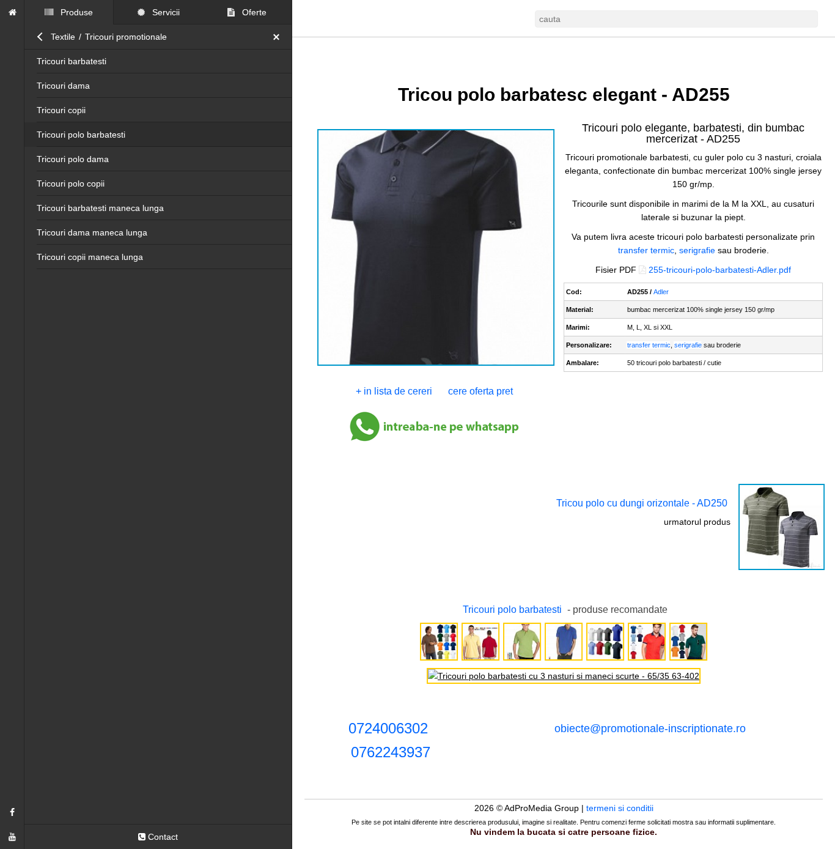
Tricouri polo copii (71, 183)
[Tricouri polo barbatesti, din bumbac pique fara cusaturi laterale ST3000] (439, 659)
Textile (63, 37)
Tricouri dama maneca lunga (92, 232)
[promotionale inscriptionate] (12, 12)
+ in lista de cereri (394, 391)
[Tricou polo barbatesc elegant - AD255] (436, 364)
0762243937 (390, 752)
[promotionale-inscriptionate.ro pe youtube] (12, 837)
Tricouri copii (61, 110)
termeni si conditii (619, 808)
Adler (661, 291)
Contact (161, 837)
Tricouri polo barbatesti (81, 134)
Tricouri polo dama (73, 159)
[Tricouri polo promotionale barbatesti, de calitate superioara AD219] (605, 659)
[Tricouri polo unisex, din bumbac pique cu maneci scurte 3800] (480, 659)
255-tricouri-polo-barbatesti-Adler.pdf (720, 270)
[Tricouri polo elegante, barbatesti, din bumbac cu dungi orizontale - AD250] (781, 569)
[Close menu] (279, 36)
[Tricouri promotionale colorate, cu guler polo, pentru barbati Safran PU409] (522, 659)
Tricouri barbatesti (71, 61)
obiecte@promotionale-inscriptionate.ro (650, 728)
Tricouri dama (63, 86)
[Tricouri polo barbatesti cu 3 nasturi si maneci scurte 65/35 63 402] (563, 676)
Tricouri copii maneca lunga (90, 257)
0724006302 (388, 728)
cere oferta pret (480, 391)
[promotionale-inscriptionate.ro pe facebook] (12, 812)
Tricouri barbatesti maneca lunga (100, 208)
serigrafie (697, 250)
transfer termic (646, 250)
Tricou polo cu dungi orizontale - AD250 (641, 503)
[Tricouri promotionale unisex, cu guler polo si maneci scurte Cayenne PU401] (563, 659)
